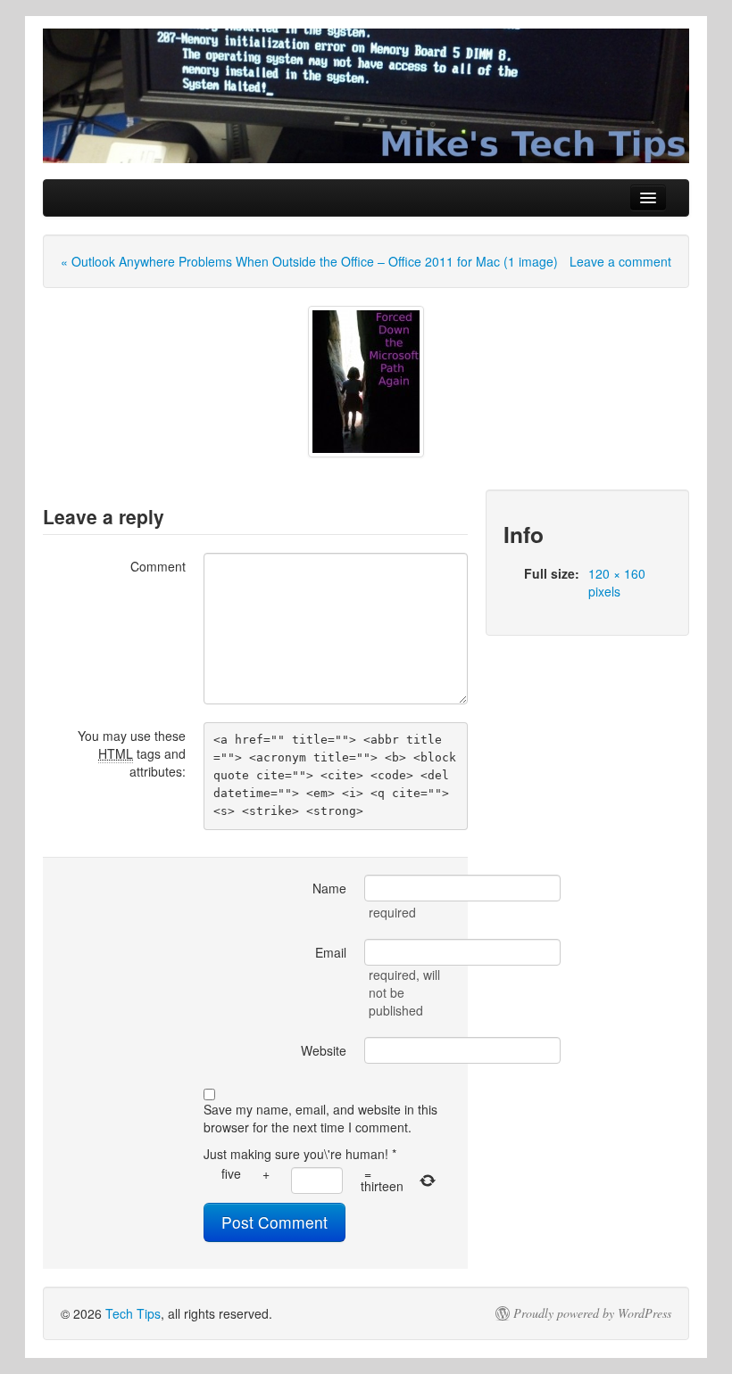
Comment (158, 566)
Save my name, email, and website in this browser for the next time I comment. (320, 1118)
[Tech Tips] (366, 96)
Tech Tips (133, 1313)
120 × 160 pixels (616, 582)
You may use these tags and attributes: (132, 753)
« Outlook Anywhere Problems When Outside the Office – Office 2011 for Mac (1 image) (309, 261)
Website (323, 1050)
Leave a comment (620, 261)
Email (330, 952)
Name (329, 888)
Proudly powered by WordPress (592, 1313)
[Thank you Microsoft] (366, 381)
